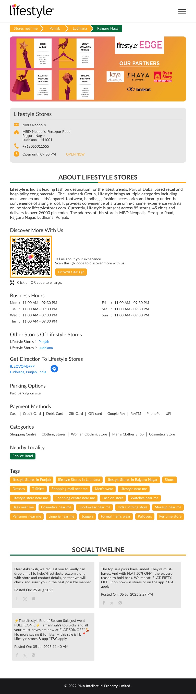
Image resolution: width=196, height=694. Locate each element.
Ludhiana (80, 28)
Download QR (71, 272)
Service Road (23, 456)
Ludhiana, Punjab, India (28, 372)
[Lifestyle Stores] (32, 11)
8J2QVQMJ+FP (22, 366)
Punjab (55, 28)
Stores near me (26, 28)
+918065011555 (35, 146)
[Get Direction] (54, 372)
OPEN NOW (75, 154)
